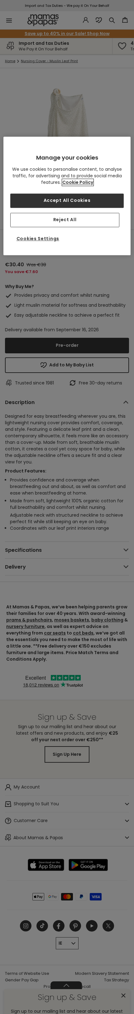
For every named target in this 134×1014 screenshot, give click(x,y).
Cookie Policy (77, 182)
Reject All (65, 220)
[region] (67, 196)
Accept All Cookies (67, 201)
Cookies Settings (38, 238)
